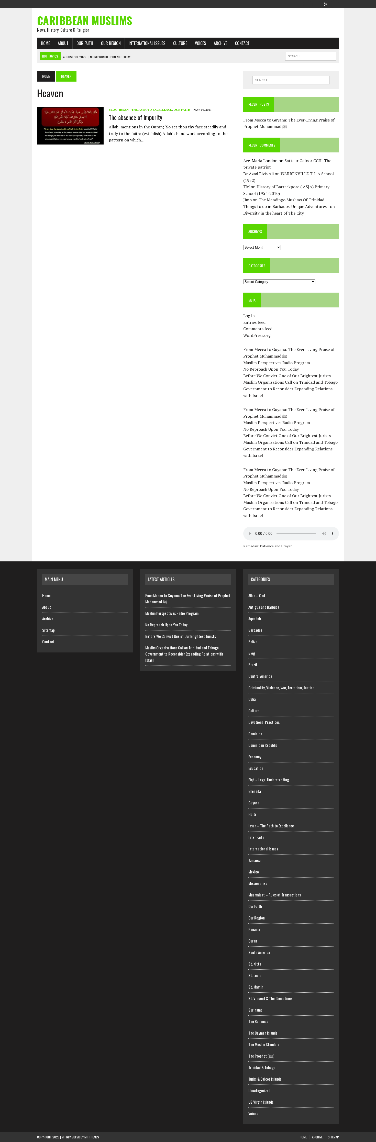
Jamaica (254, 860)
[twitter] (316, 4)
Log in (249, 315)
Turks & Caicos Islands (264, 1079)
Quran (252, 941)
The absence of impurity (135, 117)
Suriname (255, 1010)
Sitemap (48, 630)
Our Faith (84, 43)
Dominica (255, 733)
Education (255, 768)
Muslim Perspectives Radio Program (276, 362)
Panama (254, 929)
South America (259, 952)
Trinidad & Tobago (261, 1067)
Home (45, 43)
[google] (326, 4)
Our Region (111, 43)
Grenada (254, 791)
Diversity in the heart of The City (273, 213)
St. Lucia (254, 975)
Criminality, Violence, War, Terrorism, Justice (281, 687)
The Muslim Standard (264, 1044)
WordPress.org (257, 335)
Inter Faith (256, 837)
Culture (180, 43)
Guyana (253, 802)
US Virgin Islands (260, 1102)
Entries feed (254, 322)
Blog (113, 110)
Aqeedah (254, 618)
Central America (260, 676)
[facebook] (307, 4)
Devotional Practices (264, 722)
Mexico (253, 871)
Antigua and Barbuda (263, 607)
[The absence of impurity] (70, 141)
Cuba (252, 699)
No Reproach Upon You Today (271, 369)
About (63, 43)
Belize (252, 641)
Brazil (252, 664)
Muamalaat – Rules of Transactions (274, 894)
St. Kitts (254, 964)
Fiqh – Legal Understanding (268, 779)
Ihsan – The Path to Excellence (271, 825)
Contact (242, 43)
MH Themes (91, 1137)
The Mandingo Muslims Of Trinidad (291, 200)
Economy (254, 756)
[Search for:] (291, 80)
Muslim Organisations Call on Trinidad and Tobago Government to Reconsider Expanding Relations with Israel (290, 388)
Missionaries (257, 883)
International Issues (147, 43)
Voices (200, 43)
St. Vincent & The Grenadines (270, 998)
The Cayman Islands (262, 1033)
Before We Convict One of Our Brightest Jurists (287, 376)
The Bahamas (258, 1021)
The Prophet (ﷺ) (261, 1056)
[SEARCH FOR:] (310, 55)
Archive (220, 43)
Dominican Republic (263, 745)
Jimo (247, 200)
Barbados (255, 630)
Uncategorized (259, 1090)
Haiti (252, 814)
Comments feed (257, 328)
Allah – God (256, 595)
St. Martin (255, 987)
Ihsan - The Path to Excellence (145, 110)
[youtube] (335, 4)
